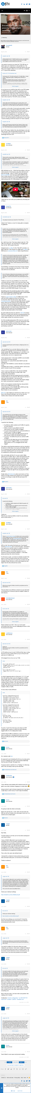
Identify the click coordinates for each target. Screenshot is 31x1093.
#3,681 (28, 51)
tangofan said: (6, 56)
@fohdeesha (11, 474)
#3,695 (28, 872)
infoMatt (8, 143)
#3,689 (28, 604)
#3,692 (28, 782)
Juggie (8, 824)
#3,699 (28, 1013)
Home (25, 1077)
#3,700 (28, 1051)
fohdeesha (5, 32)
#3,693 (28, 806)
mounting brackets (5, 301)
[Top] (27, 1078)
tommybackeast (10, 598)
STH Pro (3, 1075)
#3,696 (28, 906)
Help (22, 1077)
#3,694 (28, 830)
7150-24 (22, 312)
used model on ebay (11, 297)
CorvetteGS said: (6, 216)
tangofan (8, 206)
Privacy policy (17, 1077)
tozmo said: (5, 608)
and (10, 769)
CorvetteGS (9, 45)
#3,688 (28, 578)
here (11, 756)
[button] (2, 10)
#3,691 (28, 753)
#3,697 (28, 933)
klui (7, 401)
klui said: (4, 498)
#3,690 (28, 639)
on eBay (11, 248)
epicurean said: (6, 341)
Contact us (3, 1077)
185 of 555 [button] (15, 1062)
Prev (10, 1062)
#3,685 (28, 407)
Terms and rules (10, 1077)
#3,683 (28, 212)
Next (21, 1062)
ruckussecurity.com (12, 251)
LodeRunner (9, 633)
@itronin (3, 392)
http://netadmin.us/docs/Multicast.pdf (10, 894)
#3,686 (28, 494)
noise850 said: (6, 154)
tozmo (7, 747)
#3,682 (28, 150)
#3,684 (28, 337)
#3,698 (28, 964)
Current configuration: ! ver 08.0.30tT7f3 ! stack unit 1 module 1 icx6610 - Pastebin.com (14, 998)
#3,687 (28, 529)
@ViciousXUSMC (5, 175)
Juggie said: (5, 876)
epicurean (9, 331)
